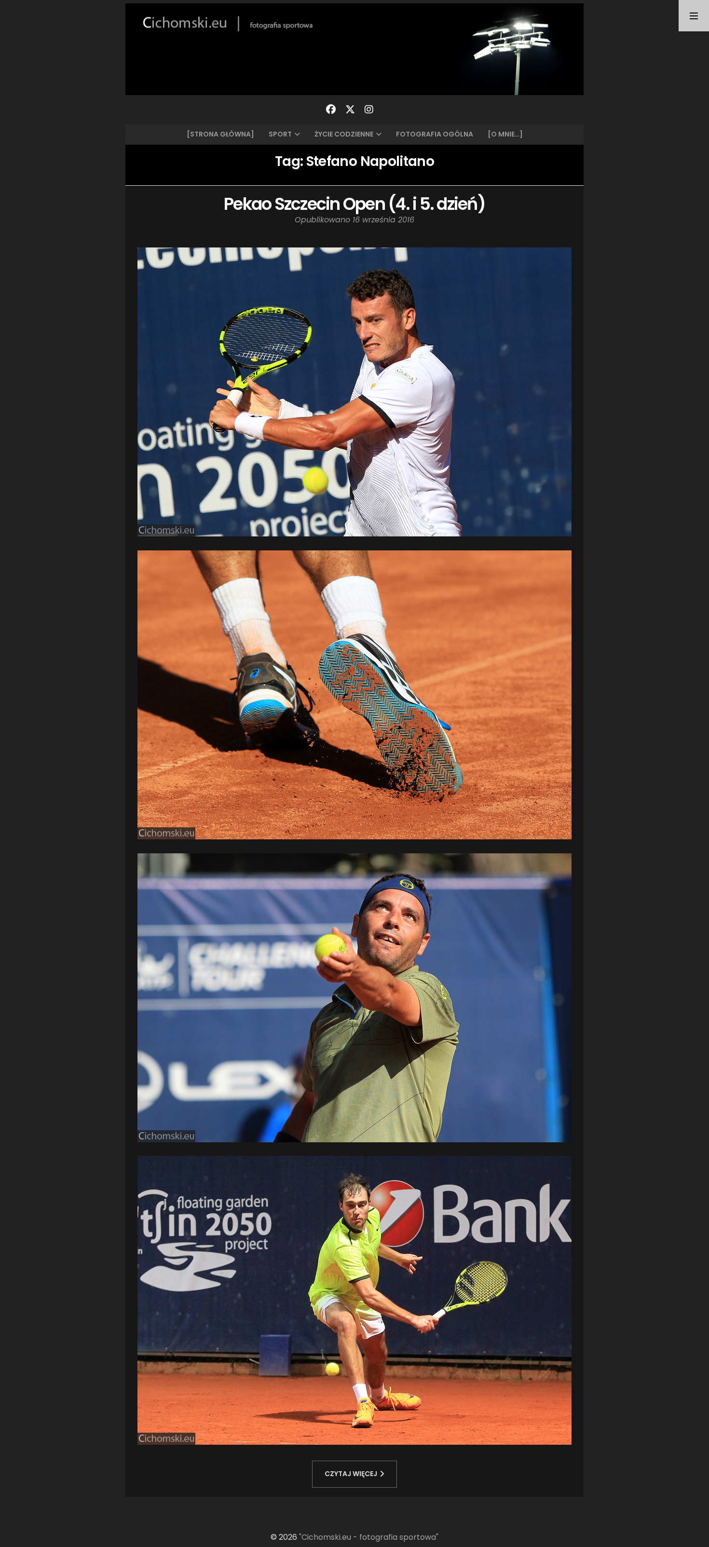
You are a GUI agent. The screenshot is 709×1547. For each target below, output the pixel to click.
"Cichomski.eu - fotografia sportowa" (368, 1537)
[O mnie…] (505, 134)
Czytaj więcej (351, 1474)
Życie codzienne (343, 134)
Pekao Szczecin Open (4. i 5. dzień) (354, 204)
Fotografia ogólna (434, 134)
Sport (280, 134)
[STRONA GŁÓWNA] (220, 134)
